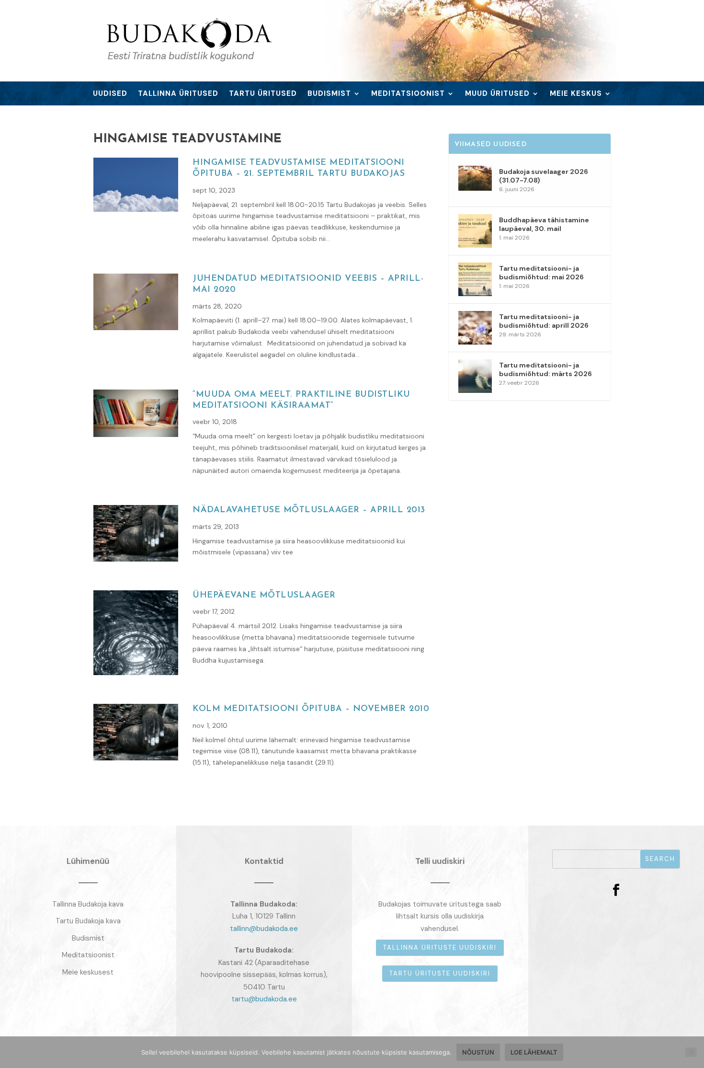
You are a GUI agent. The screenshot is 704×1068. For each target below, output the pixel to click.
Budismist (329, 94)
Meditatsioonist (408, 94)
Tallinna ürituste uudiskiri (440, 947)
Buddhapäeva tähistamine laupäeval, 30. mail (544, 224)
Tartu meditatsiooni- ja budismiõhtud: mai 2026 (541, 272)
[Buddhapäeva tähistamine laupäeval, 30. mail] (475, 231)
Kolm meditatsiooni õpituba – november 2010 (311, 709)
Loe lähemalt (534, 1052)
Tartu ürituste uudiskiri (439, 973)
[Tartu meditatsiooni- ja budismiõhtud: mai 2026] (475, 279)
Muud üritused (497, 94)
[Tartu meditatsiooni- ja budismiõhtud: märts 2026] (475, 376)
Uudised (110, 94)
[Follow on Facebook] (616, 890)
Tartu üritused (263, 94)
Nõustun (478, 1052)
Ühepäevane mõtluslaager (264, 595)
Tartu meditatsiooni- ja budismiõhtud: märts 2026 (545, 369)
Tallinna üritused (178, 94)
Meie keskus (576, 94)
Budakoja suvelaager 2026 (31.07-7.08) (543, 175)
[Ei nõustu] (691, 1052)
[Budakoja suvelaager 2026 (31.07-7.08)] (475, 182)
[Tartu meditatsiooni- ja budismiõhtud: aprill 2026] (475, 328)
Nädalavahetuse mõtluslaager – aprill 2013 (309, 510)
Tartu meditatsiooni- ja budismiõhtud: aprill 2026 (544, 321)
